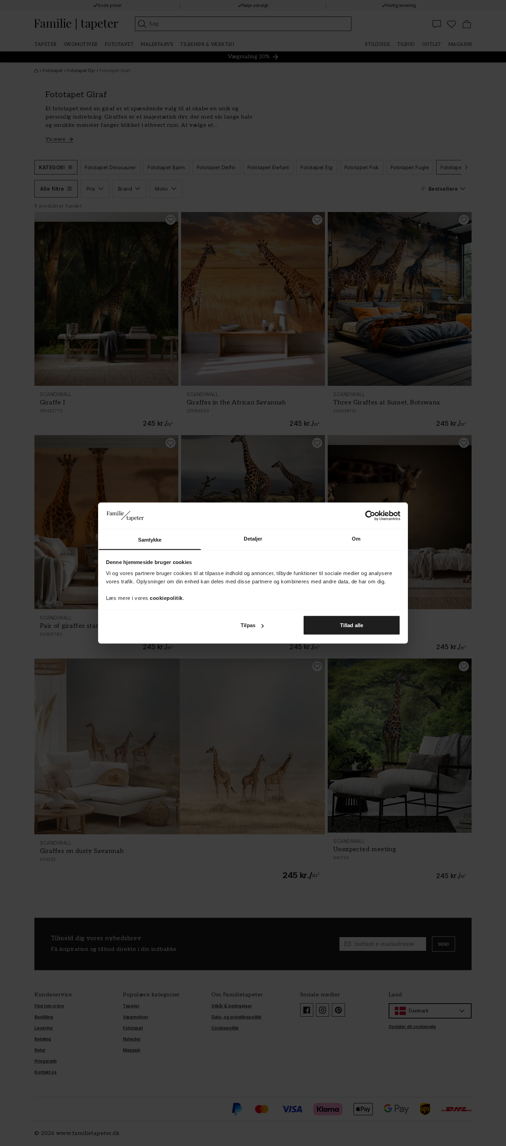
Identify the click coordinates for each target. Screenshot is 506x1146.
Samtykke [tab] (150, 539)
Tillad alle (351, 625)
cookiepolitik (166, 598)
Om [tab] (356, 538)
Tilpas (248, 625)
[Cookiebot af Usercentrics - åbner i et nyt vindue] (370, 516)
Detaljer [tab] (253, 538)
